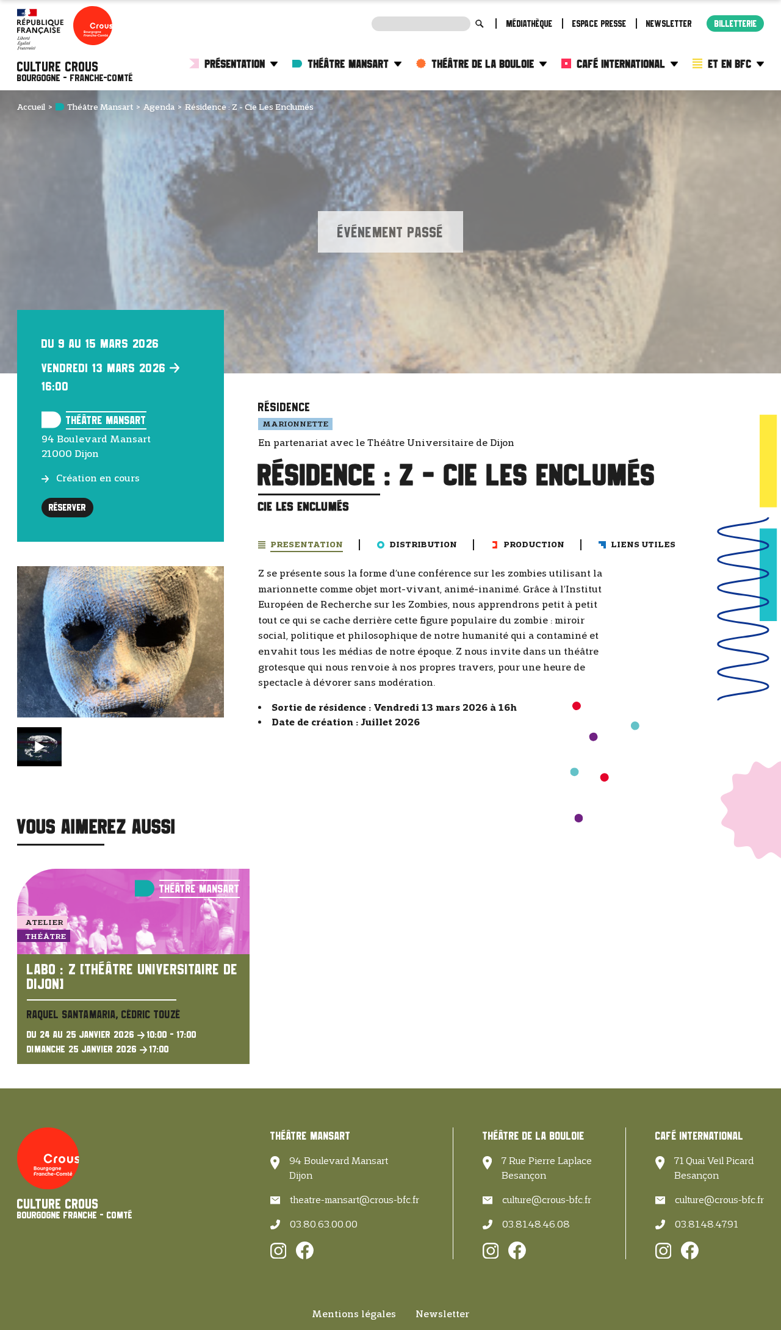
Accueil (31, 106)
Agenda (159, 106)
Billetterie (735, 23)
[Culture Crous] (75, 71)
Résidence (284, 407)
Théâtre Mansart (348, 63)
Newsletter (669, 23)
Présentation (235, 63)
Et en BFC (730, 63)
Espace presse (599, 23)
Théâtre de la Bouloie (483, 63)
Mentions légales (354, 1314)
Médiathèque (529, 23)
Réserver (67, 507)
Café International (621, 63)
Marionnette (295, 423)
